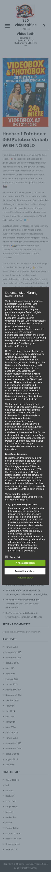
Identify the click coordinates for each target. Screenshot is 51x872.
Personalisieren (25, 577)
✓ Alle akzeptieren (25, 563)
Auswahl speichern (25, 571)
